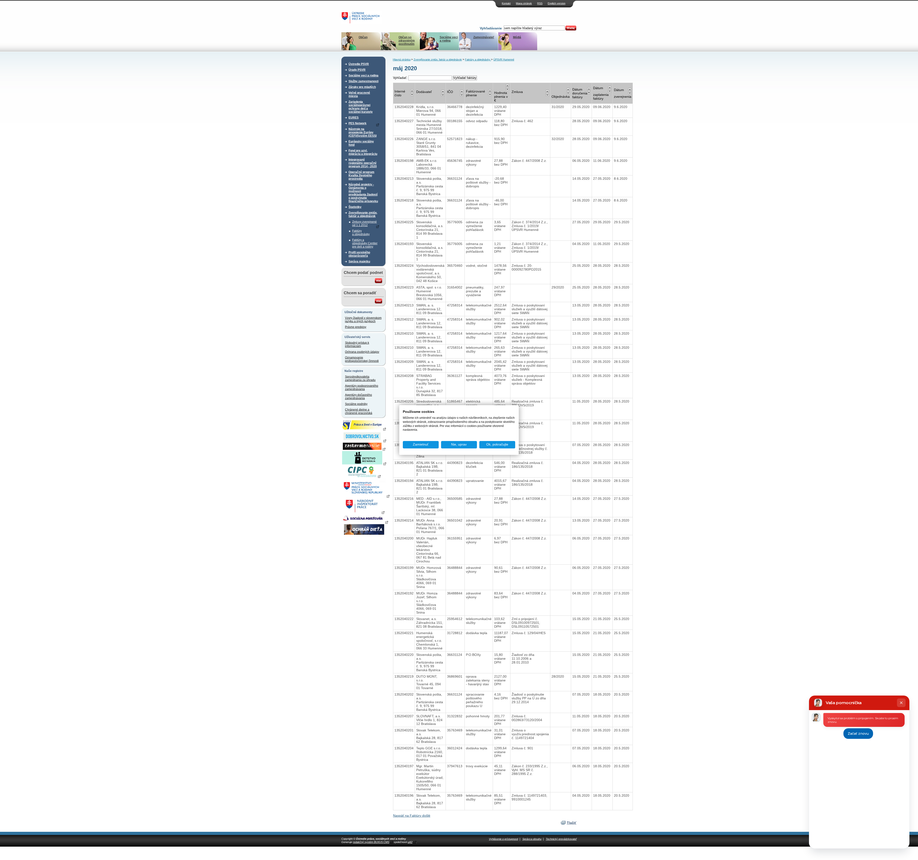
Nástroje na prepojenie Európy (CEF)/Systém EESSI (363, 132)
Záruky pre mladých (362, 87)
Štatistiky (355, 207)
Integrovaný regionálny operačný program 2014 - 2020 (363, 163)
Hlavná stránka (401, 59)
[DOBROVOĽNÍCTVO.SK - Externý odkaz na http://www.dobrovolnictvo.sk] (364, 440)
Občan (363, 37)
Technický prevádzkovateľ (561, 839)
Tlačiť (571, 823)
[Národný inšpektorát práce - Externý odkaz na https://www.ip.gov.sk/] (364, 512)
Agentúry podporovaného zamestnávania (361, 387)
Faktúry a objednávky (361, 232)
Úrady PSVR (357, 69)
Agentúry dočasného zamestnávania (358, 396)
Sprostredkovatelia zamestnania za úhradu (360, 378)
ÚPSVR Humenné (503, 59)
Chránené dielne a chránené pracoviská (358, 411)
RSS (539, 3)
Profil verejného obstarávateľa (359, 254)
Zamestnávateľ (483, 37)
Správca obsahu (531, 839)
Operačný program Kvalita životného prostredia (361, 175)
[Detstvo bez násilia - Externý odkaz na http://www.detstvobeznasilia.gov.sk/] (364, 463)
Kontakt (506, 3)
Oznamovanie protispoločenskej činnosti (362, 359)
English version (556, 3)
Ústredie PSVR (359, 64)
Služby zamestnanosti (363, 81)
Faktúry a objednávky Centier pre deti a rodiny (364, 243)
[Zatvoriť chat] (901, 702)
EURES (354, 117)
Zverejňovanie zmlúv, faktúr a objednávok (363, 214)
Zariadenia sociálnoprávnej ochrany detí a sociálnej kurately (361, 107)
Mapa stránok (524, 3)
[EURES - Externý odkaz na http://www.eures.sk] (364, 428)
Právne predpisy (355, 327)
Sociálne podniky (356, 404)
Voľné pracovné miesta (359, 94)
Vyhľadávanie (491, 28)
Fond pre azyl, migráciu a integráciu (363, 152)
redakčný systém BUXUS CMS (371, 842)
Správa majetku (359, 261)
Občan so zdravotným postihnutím (407, 41)
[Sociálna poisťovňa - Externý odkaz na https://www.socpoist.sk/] (364, 522)
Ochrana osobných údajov (362, 352)
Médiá (517, 37)
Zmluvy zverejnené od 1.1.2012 (364, 223)
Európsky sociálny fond (361, 143)
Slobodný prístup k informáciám (357, 344)
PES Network (357, 123)
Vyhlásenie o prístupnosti (503, 839)
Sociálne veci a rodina (449, 39)
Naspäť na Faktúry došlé (411, 815)
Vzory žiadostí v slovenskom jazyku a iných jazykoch (363, 319)
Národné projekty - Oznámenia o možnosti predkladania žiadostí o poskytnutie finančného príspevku (363, 193)
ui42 (410, 842)
